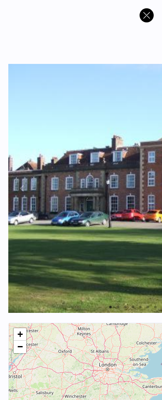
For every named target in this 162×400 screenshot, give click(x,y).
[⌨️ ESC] (147, 15)
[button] (20, 334)
